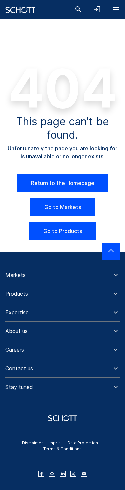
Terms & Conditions (62, 448)
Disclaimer (32, 442)
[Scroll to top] (111, 251)
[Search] (78, 9)
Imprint (55, 442)
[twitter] (73, 474)
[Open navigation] (116, 9)
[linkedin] (63, 474)
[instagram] (52, 474)
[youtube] (84, 474)
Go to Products (62, 231)
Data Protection (82, 442)
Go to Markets (62, 207)
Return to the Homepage (62, 183)
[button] (62, 275)
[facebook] (41, 474)
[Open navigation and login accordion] (97, 9)
